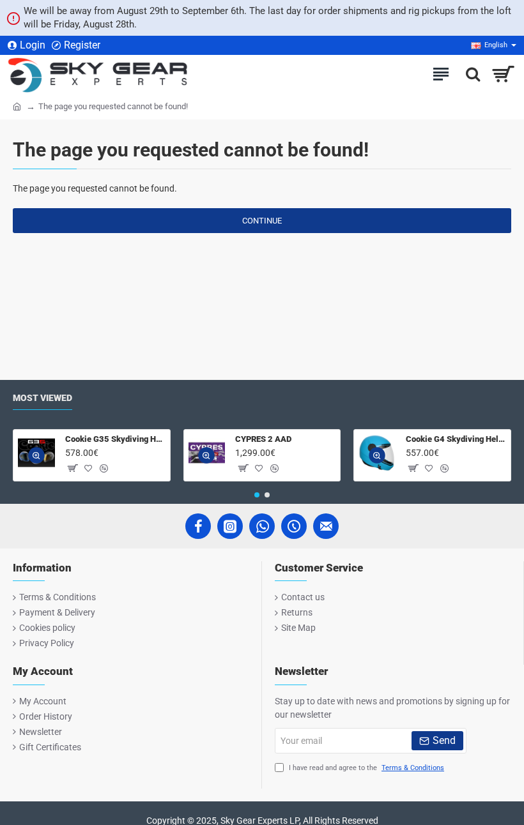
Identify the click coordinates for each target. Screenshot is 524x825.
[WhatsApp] (262, 526)
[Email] (326, 526)
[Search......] (469, 74)
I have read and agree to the (365, 768)
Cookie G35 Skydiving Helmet (115, 439)
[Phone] (294, 526)
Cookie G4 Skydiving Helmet (456, 439)
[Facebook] (198, 526)
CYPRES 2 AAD (263, 439)
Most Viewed (42, 398)
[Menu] (441, 74)
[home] (17, 106)
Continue (262, 220)
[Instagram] (230, 526)
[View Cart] (503, 74)
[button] (36, 455)
